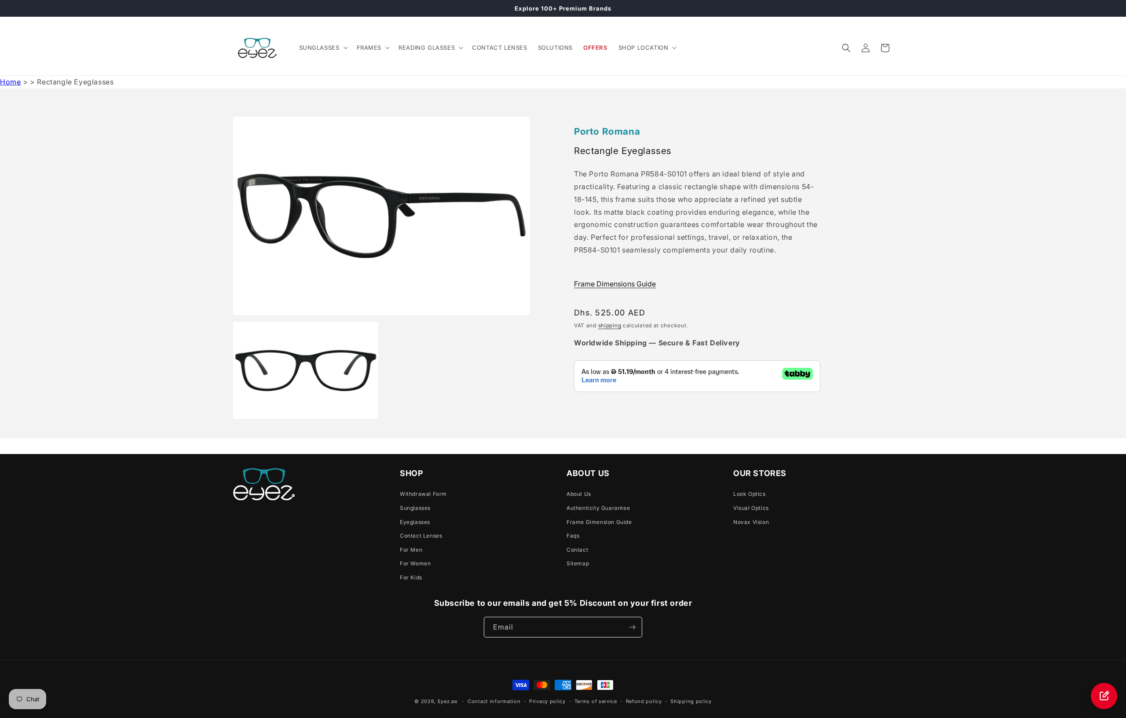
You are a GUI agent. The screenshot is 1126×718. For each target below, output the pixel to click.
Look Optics (749, 494)
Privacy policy (547, 701)
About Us (579, 494)
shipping (609, 325)
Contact (577, 549)
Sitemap (578, 563)
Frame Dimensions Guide (615, 283)
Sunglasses (415, 508)
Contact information (494, 701)
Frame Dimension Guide (599, 522)
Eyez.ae (447, 701)
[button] (322, 48)
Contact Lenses (421, 535)
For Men (411, 549)
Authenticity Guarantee (598, 508)
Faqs (573, 535)
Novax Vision (751, 522)
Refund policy (644, 701)
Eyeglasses (415, 522)
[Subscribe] (632, 627)
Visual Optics (751, 508)
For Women (415, 563)
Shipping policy (691, 701)
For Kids (411, 577)
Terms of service (595, 701)
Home (10, 81)
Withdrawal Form (423, 494)
